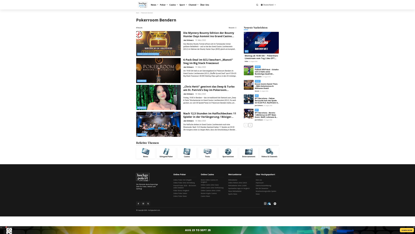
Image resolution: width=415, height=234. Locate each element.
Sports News (232, 194)
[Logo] (144, 4)
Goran (257, 91)
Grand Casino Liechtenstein (148, 54)
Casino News (205, 196)
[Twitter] (148, 203)
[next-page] (250, 125)
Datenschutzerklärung (263, 185)
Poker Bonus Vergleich (181, 190)
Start (137, 13)
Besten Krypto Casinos (209, 193)
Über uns (259, 180)
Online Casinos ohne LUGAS (210, 190)
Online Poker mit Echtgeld (182, 180)
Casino (172, 4)
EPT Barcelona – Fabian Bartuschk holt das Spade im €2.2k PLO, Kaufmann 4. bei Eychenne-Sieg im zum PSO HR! (266, 102)
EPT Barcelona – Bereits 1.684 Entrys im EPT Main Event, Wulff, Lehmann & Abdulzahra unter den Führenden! (265, 117)
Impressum (260, 183)
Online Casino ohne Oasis (210, 185)
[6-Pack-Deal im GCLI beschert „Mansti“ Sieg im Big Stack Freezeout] (158, 70)
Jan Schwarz (188, 40)
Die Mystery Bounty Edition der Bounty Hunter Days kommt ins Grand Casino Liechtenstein (208, 34)
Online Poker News (180, 196)
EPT (246, 51)
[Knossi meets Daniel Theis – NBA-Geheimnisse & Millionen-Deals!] (249, 85)
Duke (246, 61)
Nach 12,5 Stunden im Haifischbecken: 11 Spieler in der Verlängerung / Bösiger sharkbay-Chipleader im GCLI (209, 115)
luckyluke (258, 77)
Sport (182, 4)
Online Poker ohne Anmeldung (184, 183)
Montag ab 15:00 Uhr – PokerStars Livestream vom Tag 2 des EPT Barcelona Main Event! (261, 58)
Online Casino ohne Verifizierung (212, 188)
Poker (163, 4)
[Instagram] (143, 203)
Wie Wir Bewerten (262, 188)
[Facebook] (138, 203)
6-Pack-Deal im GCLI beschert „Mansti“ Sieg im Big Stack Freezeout (208, 61)
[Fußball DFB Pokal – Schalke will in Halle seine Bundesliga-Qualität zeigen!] (249, 70)
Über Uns (204, 4)
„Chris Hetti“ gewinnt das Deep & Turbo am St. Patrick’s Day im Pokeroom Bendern (209, 88)
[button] (257, 5)
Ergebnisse (142, 81)
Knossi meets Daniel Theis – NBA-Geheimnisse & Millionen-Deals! (266, 86)
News (153, 4)
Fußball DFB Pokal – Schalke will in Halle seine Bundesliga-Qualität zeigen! (267, 72)
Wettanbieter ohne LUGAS (237, 185)
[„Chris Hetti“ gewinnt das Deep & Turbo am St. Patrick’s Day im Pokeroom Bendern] (158, 97)
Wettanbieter (232, 180)
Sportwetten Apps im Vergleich (239, 188)
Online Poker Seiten (180, 193)
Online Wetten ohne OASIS (237, 183)
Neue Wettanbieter (235, 191)
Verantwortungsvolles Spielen (266, 191)
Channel (192, 4)
